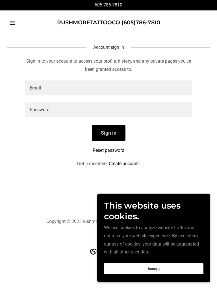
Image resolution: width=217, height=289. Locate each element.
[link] (108, 22)
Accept (153, 268)
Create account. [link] (124, 163)
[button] (22, 23)
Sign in (108, 133)
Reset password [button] (108, 150)
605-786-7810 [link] (108, 5)
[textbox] (108, 87)
